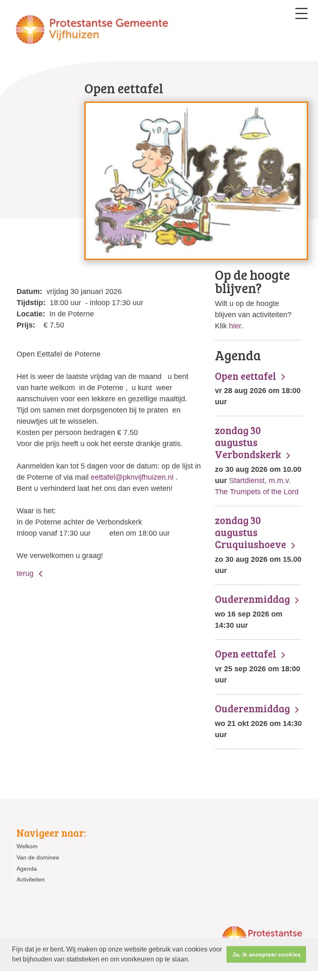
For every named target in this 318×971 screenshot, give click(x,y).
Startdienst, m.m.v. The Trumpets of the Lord (258, 460)
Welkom (27, 846)
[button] (192, 960)
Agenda (27, 868)
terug (26, 573)
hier (235, 326)
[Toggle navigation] (301, 13)
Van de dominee (38, 857)
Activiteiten (31, 879)
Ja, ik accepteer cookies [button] (266, 954)
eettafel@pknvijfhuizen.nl (132, 477)
